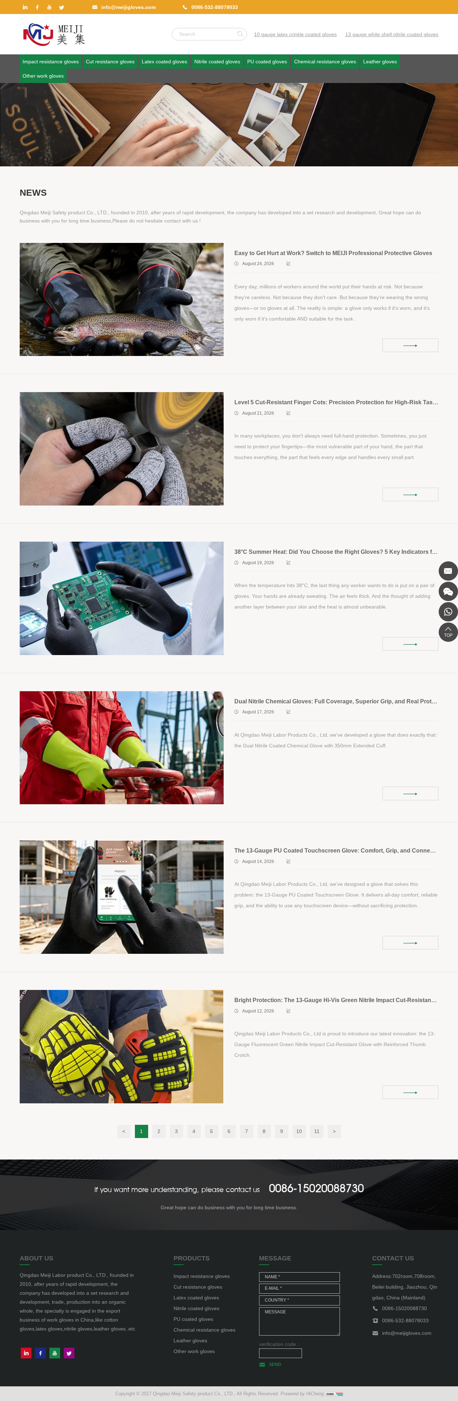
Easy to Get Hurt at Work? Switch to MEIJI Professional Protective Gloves (333, 253)
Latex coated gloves (164, 61)
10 (299, 1131)
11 (317, 1131)
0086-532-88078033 (214, 7)
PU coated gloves (267, 61)
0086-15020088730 (316, 1188)
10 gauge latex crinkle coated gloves (295, 34)
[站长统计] (334, 1393)
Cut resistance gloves (110, 61)
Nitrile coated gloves (217, 61)
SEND (275, 1364)
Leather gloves (380, 61)
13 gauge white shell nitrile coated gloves (391, 34)
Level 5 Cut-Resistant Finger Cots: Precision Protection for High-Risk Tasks (336, 402)
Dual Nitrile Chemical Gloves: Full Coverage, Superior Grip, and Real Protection (341, 701)
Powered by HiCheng (302, 1393)
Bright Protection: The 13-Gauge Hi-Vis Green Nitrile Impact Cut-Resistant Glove (342, 1000)
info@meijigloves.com (128, 7)
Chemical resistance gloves (325, 61)
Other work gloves (43, 76)
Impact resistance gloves (51, 61)
